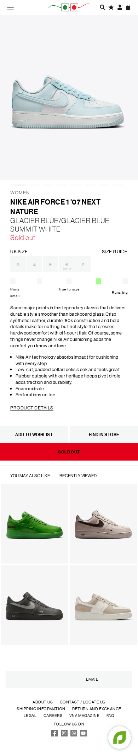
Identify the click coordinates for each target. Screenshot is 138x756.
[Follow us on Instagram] (64, 735)
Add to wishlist (34, 434)
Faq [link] (110, 715)
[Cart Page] (128, 7)
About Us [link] (43, 702)
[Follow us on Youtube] (83, 735)
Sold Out (69, 452)
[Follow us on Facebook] (54, 735)
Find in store (104, 434)
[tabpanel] (69, 97)
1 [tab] (18, 163)
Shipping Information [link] (41, 708)
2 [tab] (32, 163)
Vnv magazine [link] (84, 715)
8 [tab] (116, 163)
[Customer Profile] (120, 7)
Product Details (31, 407)
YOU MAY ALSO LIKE (30, 475)
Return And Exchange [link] (96, 708)
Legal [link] (30, 715)
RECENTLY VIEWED (78, 475)
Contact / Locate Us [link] (82, 702)
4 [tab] (60, 163)
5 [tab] (74, 163)
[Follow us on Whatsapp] (73, 735)
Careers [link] (53, 715)
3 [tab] (46, 163)
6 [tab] (88, 163)
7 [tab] (102, 163)
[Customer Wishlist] (111, 7)
